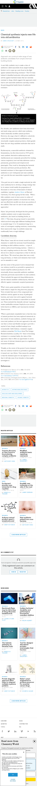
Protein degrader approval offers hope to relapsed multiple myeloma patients (9, 682)
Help (2, 737)
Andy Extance (9, 525)
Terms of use (23, 737)
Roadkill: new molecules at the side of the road (26, 485)
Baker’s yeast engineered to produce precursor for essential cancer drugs (27, 682)
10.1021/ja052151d (25, 379)
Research (5, 448)
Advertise (4, 724)
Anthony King (9, 461)
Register (23, 572)
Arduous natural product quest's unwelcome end (8, 519)
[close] (35, 43)
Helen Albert (27, 620)
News (2, 30)
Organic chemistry (23, 397)
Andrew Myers (20, 192)
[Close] (24, 752)
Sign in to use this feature (27, 43)
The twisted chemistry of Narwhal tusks (7, 644)
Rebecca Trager (6, 493)
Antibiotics (5, 389)
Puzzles (27, 11)
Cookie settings (13, 780)
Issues (21, 721)
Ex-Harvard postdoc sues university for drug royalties (9, 486)
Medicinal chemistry (8, 397)
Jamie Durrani (27, 492)
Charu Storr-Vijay (8, 619)
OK (13, 774)
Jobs (12, 11)
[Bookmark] (13, 50)
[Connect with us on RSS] (34, 731)
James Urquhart (8, 40)
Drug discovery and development (12, 393)
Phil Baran (17, 331)
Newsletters (6, 11)
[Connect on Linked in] (15, 731)
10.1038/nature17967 (8, 372)
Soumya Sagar (27, 691)
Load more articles (18, 534)
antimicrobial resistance (19, 389)
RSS (20, 727)
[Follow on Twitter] (8, 731)
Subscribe (4, 721)
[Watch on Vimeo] (21, 731)
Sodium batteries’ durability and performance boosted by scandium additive (27, 611)
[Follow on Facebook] (2, 731)
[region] (13, 768)
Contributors (23, 724)
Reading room (19, 11)
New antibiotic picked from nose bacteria (26, 519)
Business (4, 676)
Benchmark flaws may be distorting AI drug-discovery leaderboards (9, 610)
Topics (3, 727)
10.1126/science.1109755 (9, 375)
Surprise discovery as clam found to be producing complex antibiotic (9, 453)
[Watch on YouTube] (28, 731)
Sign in (13, 572)
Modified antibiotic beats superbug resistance (26, 453)
